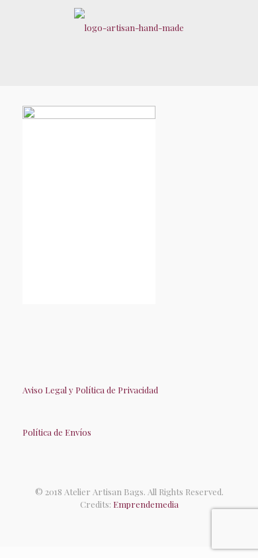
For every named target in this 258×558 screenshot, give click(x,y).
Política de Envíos (56, 432)
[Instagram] (142, 524)
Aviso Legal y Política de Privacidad (90, 389)
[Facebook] (115, 524)
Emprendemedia (146, 504)
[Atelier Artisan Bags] (129, 26)
